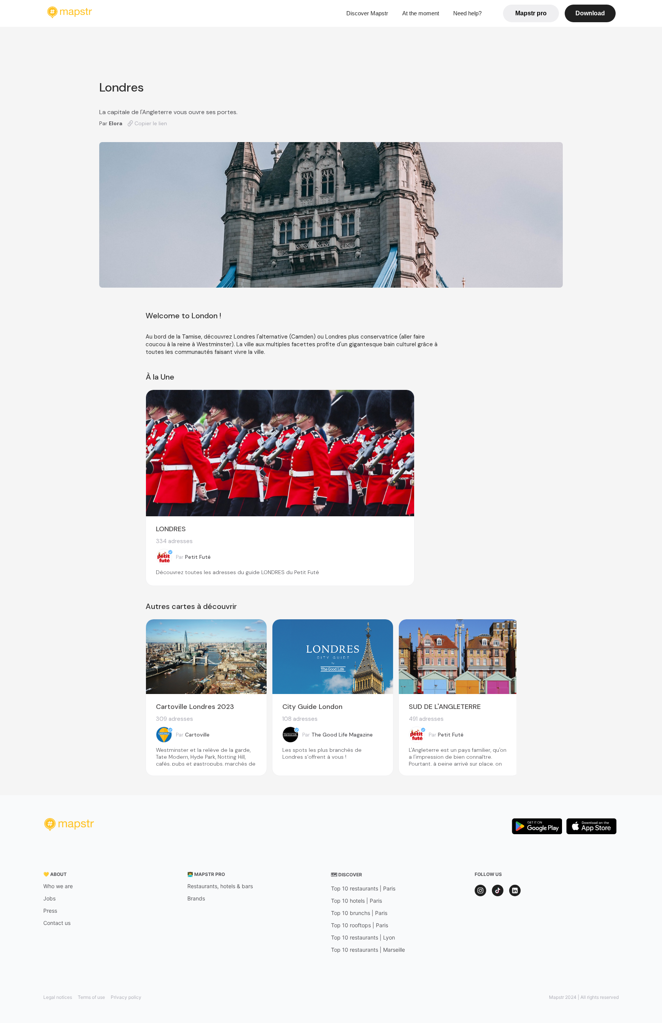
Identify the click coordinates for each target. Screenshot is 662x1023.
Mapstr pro (531, 13)
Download (590, 13)
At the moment (420, 13)
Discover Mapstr (367, 13)
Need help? (467, 13)
